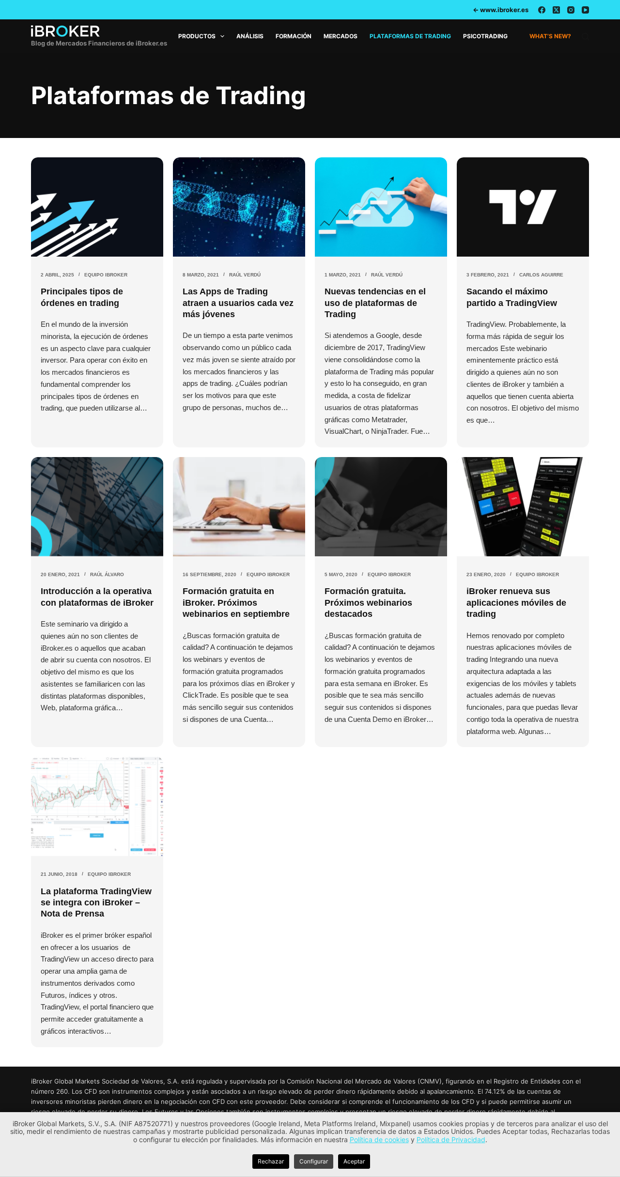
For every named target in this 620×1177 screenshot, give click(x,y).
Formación (293, 36)
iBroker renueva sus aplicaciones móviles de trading (516, 602)
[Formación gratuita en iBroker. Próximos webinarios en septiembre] (239, 506)
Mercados (340, 36)
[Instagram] (570, 10)
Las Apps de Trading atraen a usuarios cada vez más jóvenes (238, 303)
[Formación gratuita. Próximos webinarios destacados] (381, 506)
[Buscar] (585, 36)
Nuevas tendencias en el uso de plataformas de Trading (375, 303)
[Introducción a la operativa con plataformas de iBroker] (97, 506)
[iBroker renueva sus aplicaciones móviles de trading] (523, 506)
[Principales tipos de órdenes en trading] (97, 207)
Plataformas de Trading (410, 36)
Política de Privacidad (451, 1139)
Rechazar (271, 1161)
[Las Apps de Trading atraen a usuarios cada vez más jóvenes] (239, 207)
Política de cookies (379, 1139)
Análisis (250, 36)
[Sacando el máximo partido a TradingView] (523, 207)
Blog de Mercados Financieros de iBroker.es (99, 43)
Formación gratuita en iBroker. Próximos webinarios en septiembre (236, 602)
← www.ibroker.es (500, 10)
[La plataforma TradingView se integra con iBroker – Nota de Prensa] (97, 806)
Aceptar (354, 1161)
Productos (197, 36)
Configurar (313, 1161)
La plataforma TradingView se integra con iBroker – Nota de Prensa (96, 903)
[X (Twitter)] (556, 10)
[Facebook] (541, 10)
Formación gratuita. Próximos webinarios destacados (368, 602)
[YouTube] (585, 10)
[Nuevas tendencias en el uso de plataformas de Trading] (381, 207)
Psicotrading (485, 36)
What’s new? (550, 36)
